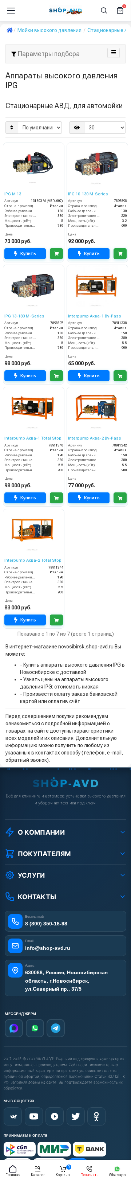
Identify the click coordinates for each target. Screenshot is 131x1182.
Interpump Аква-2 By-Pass (94, 438)
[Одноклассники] (96, 1116)
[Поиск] (104, 10)
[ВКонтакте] (13, 1116)
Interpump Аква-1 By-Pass (94, 316)
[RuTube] (54, 1116)
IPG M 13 (12, 194)
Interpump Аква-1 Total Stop (32, 438)
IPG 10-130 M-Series (88, 194)
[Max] (14, 1028)
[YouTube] (34, 1116)
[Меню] (11, 10)
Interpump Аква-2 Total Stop (32, 560)
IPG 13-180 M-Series (24, 316)
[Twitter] (76, 1116)
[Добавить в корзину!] (56, 253)
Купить (28, 253)
